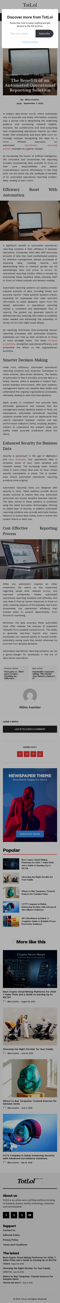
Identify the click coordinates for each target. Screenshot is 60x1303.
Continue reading (30, 42)
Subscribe (44, 33)
